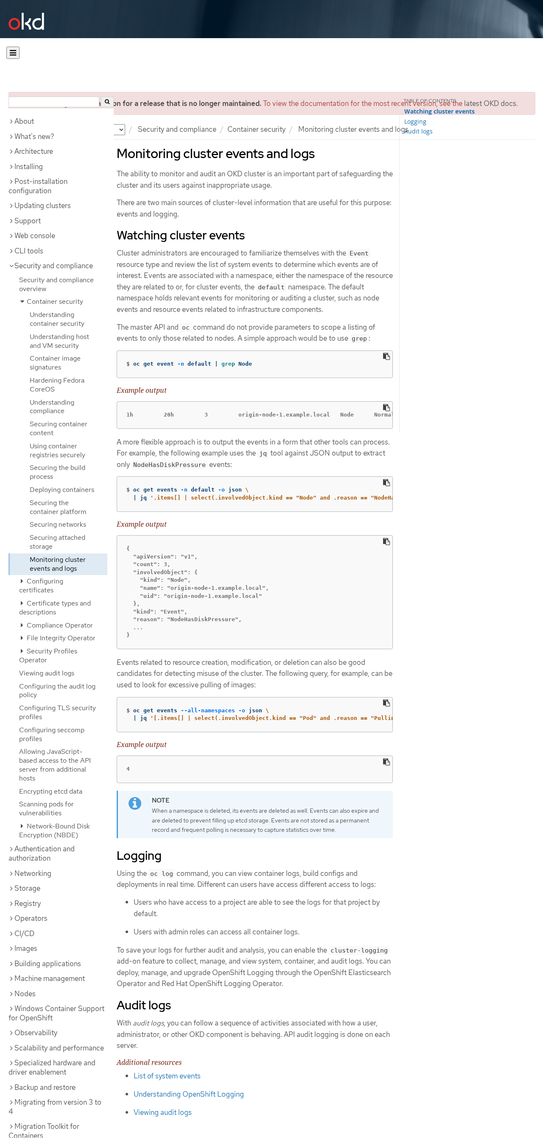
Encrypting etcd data (50, 791)
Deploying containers (62, 489)
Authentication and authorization (41, 853)
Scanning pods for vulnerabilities (46, 808)
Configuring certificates (41, 586)
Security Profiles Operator (48, 655)
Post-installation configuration (37, 186)
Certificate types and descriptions (55, 608)
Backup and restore (45, 1087)
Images (25, 948)
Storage (27, 888)
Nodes (25, 993)
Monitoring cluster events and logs (58, 564)
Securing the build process (57, 472)
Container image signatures (55, 363)
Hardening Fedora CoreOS (57, 385)
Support (27, 220)
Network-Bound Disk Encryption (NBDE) (54, 830)
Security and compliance (177, 129)
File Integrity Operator (60, 638)
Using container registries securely (57, 450)
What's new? (34, 136)
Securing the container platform (58, 507)
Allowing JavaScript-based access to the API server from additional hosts (55, 764)
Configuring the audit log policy (57, 691)
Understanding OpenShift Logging (189, 1094)
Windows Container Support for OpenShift (56, 1013)
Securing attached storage (57, 542)
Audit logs (418, 131)
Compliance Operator (59, 625)
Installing (28, 166)
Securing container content (58, 428)
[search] (107, 102)
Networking (32, 873)
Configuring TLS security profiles (57, 712)
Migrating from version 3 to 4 (54, 1107)
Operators (31, 918)
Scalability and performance (59, 1048)
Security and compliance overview (56, 284)
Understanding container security (57, 319)
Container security (256, 129)
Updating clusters (42, 205)
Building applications (47, 963)
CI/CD (24, 933)
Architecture (33, 151)
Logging (415, 121)
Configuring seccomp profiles (51, 734)
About (24, 121)
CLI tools (28, 251)
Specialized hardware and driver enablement (51, 1067)
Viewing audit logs (46, 673)
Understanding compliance (52, 407)
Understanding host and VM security (59, 341)
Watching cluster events (439, 111)
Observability (35, 1032)
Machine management (49, 978)
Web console (34, 235)
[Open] (13, 53)
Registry (27, 903)
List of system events (167, 1076)
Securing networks (58, 524)
